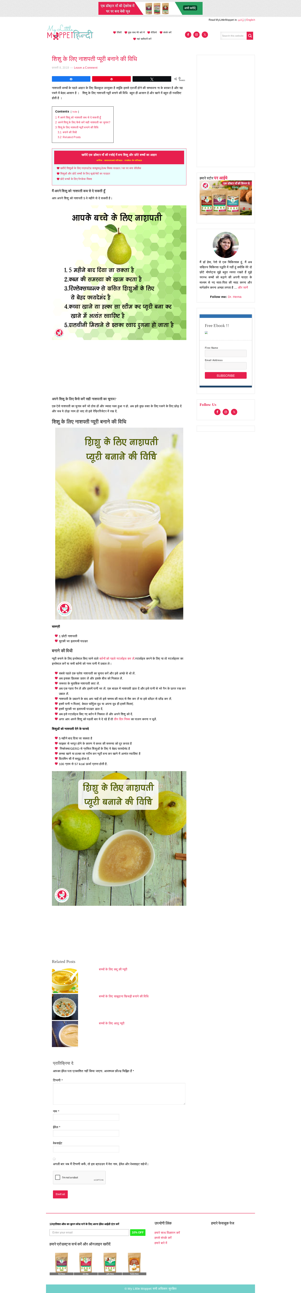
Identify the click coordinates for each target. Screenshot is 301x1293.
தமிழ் (241, 19)
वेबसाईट (57, 1143)
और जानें (243, 287)
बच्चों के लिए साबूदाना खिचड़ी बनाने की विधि (124, 996)
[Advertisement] (119, 369)
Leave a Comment (86, 67)
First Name (211, 347)
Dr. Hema (234, 297)
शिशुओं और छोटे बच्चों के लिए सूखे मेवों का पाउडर (85, 173)
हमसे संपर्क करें (163, 1238)
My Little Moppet (70, 36)
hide (74, 111)
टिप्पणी (58, 1080)
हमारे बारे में (161, 1243)
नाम (56, 1111)
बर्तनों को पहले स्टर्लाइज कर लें (116, 658)
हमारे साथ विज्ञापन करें (167, 1232)
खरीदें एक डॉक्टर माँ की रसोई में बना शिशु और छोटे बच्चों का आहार (119, 157)
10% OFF (138, 1232)
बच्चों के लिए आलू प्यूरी (112, 1023)
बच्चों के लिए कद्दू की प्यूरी (113, 969)
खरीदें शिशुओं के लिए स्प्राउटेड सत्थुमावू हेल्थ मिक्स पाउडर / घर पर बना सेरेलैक (100, 168)
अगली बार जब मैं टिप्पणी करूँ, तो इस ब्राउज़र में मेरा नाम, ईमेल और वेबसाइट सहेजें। (101, 1164)
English (250, 19)
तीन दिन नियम (122, 719)
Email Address (214, 360)
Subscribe (226, 375)
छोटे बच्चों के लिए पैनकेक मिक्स (76, 179)
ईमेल (56, 1127)
